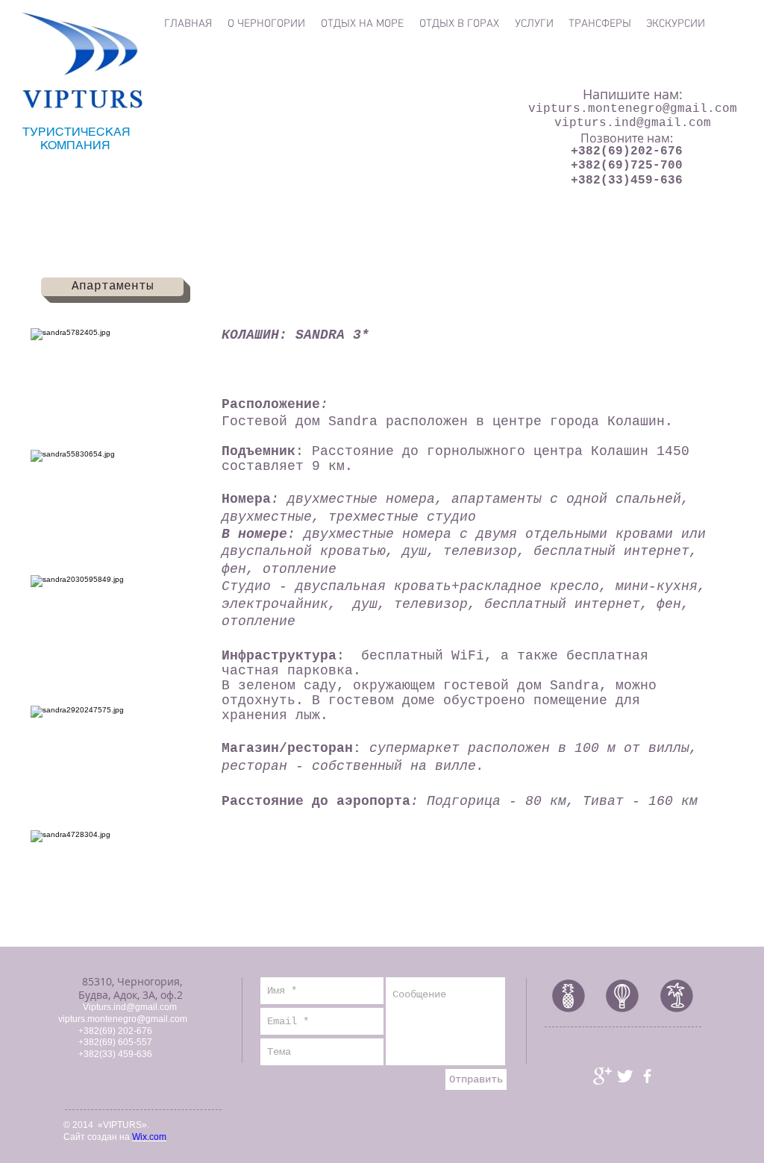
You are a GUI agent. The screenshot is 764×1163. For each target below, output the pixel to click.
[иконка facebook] (647, 1076)
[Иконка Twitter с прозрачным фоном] (625, 1076)
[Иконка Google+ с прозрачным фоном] (602, 1076)
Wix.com (149, 1137)
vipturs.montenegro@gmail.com (632, 109)
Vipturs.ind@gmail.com (130, 1007)
